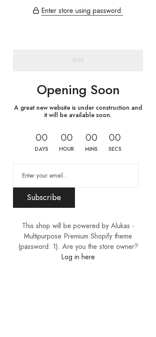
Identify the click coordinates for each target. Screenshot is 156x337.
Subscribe (44, 197)
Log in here (78, 257)
